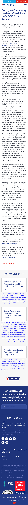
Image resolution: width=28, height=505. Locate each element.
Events (3, 456)
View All (14, 379)
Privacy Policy (21, 425)
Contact (4, 460)
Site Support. (11, 472)
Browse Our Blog (8, 263)
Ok (14, 502)
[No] (26, 499)
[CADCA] (7, 5)
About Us (17, 456)
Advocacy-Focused (20, 450)
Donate (9, 1)
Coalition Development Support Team (6, 451)
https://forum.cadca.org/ (9, 243)
